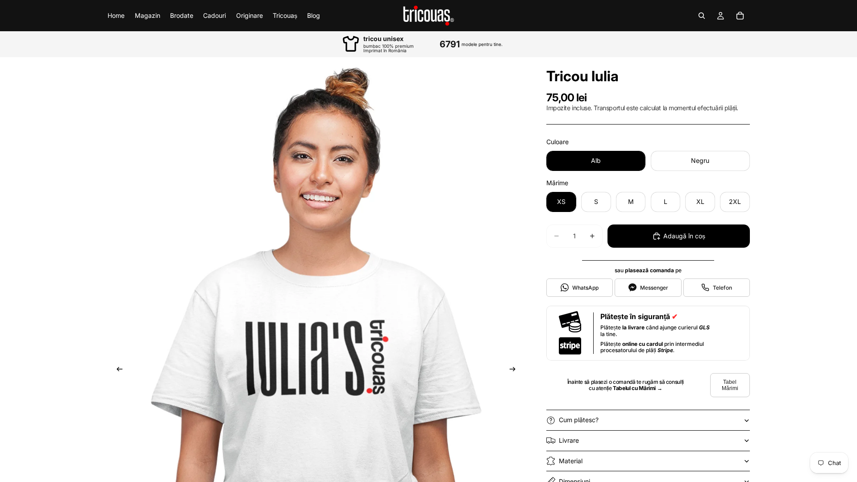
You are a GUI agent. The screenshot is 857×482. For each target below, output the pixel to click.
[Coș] (740, 15)
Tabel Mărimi (730, 385)
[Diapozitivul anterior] (117, 370)
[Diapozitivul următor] (515, 370)
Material (570, 461)
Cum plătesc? (579, 420)
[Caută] (701, 15)
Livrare (569, 440)
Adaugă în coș (684, 236)
